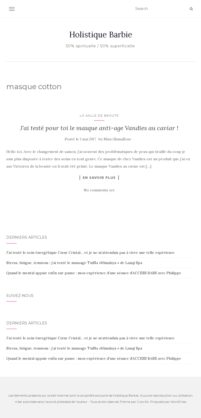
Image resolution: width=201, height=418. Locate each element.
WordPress (178, 402)
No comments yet (99, 190)
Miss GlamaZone (117, 139)
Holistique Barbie (100, 34)
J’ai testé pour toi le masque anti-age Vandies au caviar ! (99, 128)
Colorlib (143, 402)
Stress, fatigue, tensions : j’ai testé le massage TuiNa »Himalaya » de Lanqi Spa (74, 262)
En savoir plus (99, 177)
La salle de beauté (99, 115)
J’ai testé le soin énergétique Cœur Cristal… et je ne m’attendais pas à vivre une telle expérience (90, 252)
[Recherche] (191, 9)
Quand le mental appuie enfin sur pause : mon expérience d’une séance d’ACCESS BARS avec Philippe (93, 273)
